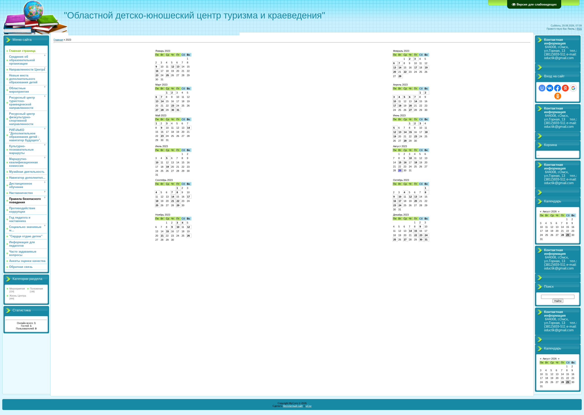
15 (410, 132)
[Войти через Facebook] (557, 88)
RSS (579, 28)
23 (157, 75)
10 (394, 101)
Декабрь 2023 (401, 214)
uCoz (309, 406)
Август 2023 (400, 146)
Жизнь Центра (17, 295)
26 (188, 235)
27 (157, 110)
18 (400, 105)
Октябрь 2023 (401, 180)
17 (415, 67)
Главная (58, 39)
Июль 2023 (161, 146)
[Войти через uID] (542, 88)
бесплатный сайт (293, 406)
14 (400, 67)
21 (172, 201)
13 (178, 66)
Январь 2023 (162, 51)
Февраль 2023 (401, 51)
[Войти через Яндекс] (565, 88)
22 (405, 71)
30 (172, 110)
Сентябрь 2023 (164, 180)
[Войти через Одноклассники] (557, 96)
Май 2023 (160, 115)
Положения (36, 288)
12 (172, 66)
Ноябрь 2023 (162, 214)
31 (178, 110)
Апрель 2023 (400, 84)
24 (400, 205)
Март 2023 (161, 84)
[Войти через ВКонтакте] (549, 88)
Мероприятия (17, 288)
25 (167, 75)
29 (178, 205)
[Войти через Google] (573, 88)
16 (157, 71)
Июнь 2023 (399, 115)
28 (400, 76)
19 (426, 67)
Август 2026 (550, 211)
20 (394, 71)
